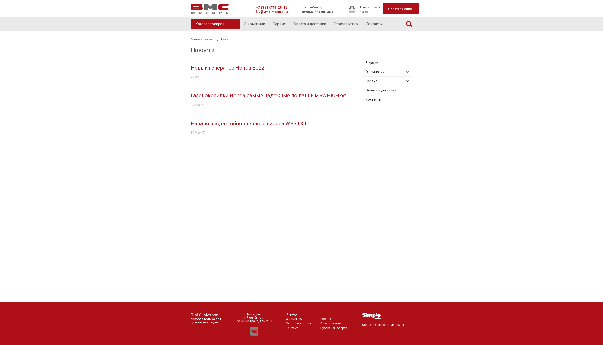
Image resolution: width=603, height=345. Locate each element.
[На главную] (210, 9)
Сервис (371, 81)
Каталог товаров (210, 24)
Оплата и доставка (381, 90)
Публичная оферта (333, 328)
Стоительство (330, 323)
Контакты (373, 99)
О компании (375, 72)
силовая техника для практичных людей (206, 320)
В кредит (373, 63)
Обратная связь (400, 9)
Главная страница (201, 39)
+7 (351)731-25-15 (272, 7)
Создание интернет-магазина (383, 325)
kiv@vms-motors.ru (272, 12)
